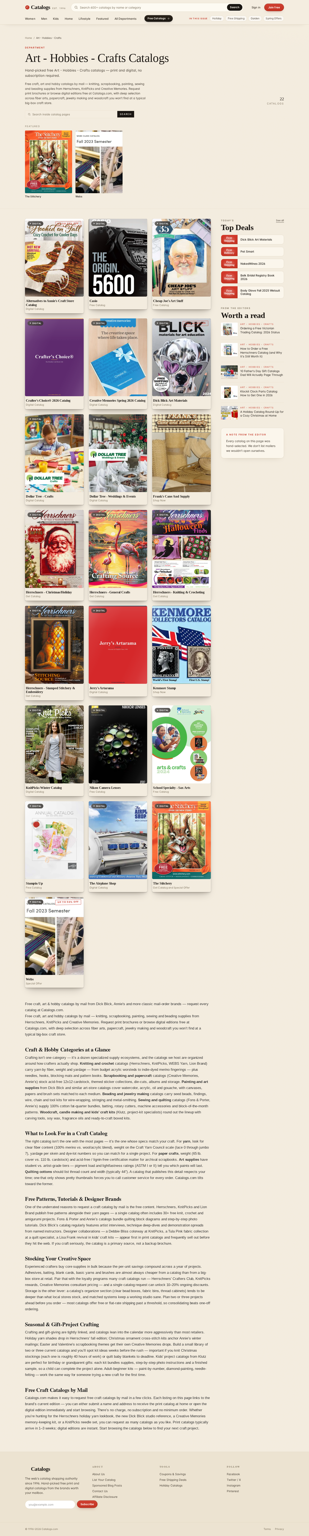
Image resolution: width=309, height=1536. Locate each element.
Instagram (233, 1485)
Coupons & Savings (173, 1474)
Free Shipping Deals (173, 1479)
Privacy (279, 1529)
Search (234, 7)
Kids (56, 18)
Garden (255, 18)
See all (280, 220)
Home (69, 18)
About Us (98, 1474)
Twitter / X (234, 1479)
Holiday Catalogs (171, 1485)
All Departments (126, 18)
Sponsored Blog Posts (107, 1485)
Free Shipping (236, 18)
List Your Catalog (103, 1479)
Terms (267, 1529)
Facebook (233, 1474)
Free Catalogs (157, 18)
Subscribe (87, 1504)
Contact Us (100, 1491)
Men (44, 18)
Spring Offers (273, 18)
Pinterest (233, 1491)
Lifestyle (84, 18)
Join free (274, 7)
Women (30, 18)
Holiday (217, 18)
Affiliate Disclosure (105, 1496)
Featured (102, 18)
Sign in (256, 7)
